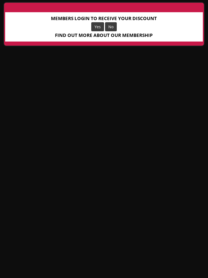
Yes (98, 26)
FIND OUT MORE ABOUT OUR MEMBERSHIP (104, 35)
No (110, 26)
